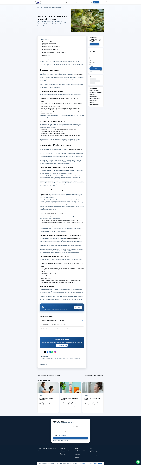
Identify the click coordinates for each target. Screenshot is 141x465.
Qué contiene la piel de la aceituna (49, 43)
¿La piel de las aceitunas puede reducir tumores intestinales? (53, 320)
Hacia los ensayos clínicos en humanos (49, 50)
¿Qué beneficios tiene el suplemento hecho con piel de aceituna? (53, 324)
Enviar (96, 68)
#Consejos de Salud (93, 96)
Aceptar (100, 463)
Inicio (38, 7)
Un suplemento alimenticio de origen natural (50, 49)
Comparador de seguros (64, 450)
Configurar (90, 463)
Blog (91, 2)
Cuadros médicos (78, 454)
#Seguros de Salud (93, 100)
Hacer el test (77, 307)
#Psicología (99, 92)
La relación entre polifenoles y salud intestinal (51, 46)
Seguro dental (62, 451)
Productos (59, 2)
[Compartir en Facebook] (47, 352)
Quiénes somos (78, 456)
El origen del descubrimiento (47, 41)
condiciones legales (62, 435)
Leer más (40, 410)
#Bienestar (92, 102)
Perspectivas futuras (46, 55)
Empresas (77, 2)
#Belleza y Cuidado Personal (94, 98)
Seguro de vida (62, 454)
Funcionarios (82, 2)
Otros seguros (65, 2)
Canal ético (77, 457)
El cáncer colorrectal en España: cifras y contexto (51, 47)
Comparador (87, 2)
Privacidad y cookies (94, 451)
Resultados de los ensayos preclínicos (49, 44)
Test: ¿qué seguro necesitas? (80, 450)
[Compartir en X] (45, 352)
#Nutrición (96, 90)
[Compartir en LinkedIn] (50, 352)
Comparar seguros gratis (62, 345)
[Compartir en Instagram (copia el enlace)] (55, 352)
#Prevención (92, 94)
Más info (83, 463)
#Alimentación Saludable (94, 104)
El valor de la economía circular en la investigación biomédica (54, 52)
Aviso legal (92, 450)
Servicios (71, 2)
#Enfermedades (92, 92)
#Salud (91, 90)
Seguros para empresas (63, 453)
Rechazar (95, 463)
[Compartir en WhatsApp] (52, 352)
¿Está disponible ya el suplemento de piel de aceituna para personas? (54, 328)
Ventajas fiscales (78, 453)
